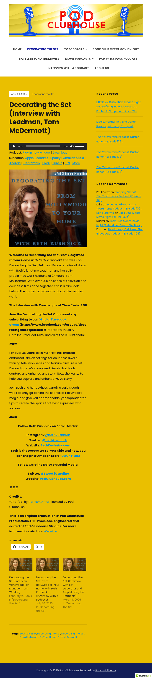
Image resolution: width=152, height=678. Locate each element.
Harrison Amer (38, 502)
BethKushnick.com (55, 445)
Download (60, 152)
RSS (67, 163)
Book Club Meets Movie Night (116, 49)
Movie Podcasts (78, 59)
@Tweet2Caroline (54, 473)
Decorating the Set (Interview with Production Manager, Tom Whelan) (19, 585)
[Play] (14, 146)
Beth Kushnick (28, 633)
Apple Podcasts (36, 158)
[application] (48, 146)
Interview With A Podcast (68, 68)
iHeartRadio (31, 163)
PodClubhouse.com (55, 479)
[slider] (80, 146)
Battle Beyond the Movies (39, 59)
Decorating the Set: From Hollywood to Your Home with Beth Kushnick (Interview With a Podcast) (47, 588)
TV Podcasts (74, 49)
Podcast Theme (105, 670)
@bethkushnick (57, 435)
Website (50, 531)
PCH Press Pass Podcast (118, 59)
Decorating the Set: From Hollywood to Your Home (52, 635)
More (76, 163)
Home (17, 49)
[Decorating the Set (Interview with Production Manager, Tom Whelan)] (20, 564)
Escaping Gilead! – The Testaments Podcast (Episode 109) (118, 196)
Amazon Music (73, 158)
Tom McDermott (67, 637)
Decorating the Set (42, 49)
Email (46, 163)
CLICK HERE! (70, 456)
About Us (102, 68)
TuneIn (57, 163)
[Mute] (72, 146)
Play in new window (36, 152)
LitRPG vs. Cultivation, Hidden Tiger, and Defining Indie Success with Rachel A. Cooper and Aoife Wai (118, 106)
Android (15, 163)
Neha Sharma (105, 213)
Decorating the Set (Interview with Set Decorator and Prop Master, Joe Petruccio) (73, 587)
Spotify (55, 158)
